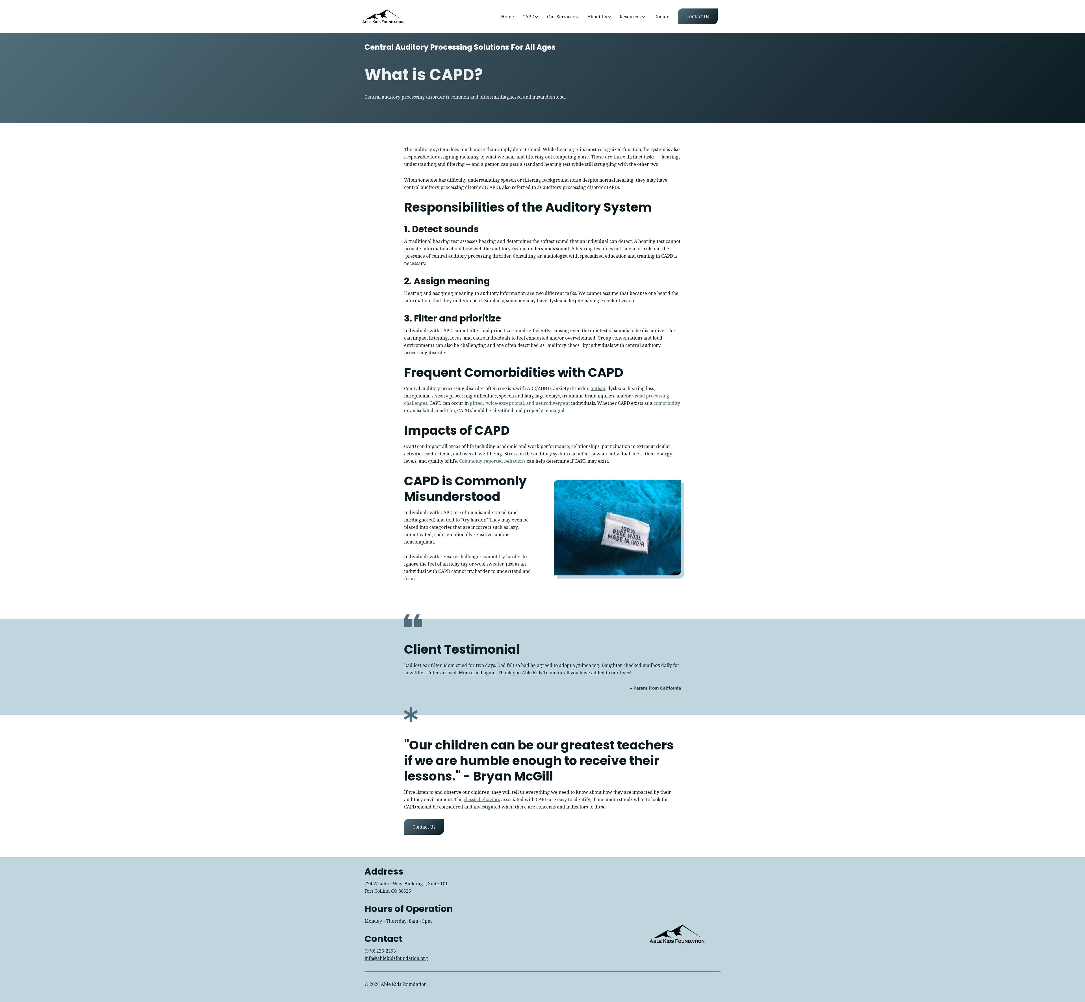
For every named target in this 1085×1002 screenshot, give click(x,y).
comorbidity (667, 403)
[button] (530, 17)
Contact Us (424, 827)
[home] (383, 16)
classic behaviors (482, 799)
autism (598, 388)
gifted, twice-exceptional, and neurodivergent (520, 403)
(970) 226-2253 (380, 951)
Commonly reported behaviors (492, 461)
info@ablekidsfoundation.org (396, 958)
